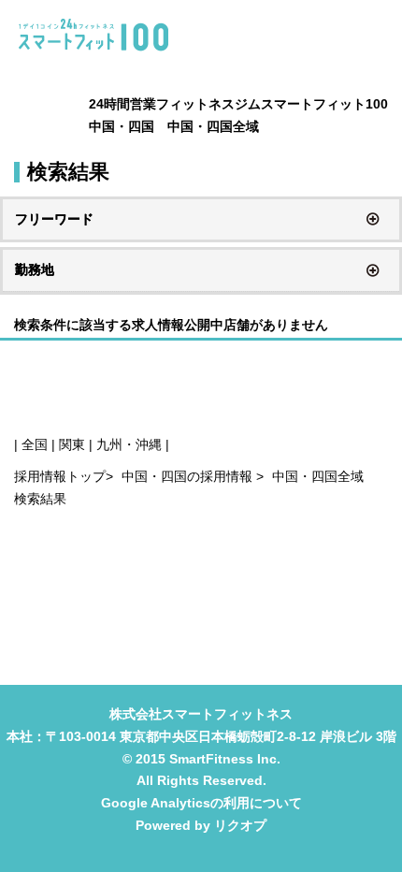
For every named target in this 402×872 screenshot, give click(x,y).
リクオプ (240, 825)
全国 (35, 444)
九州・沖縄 (129, 444)
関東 (72, 444)
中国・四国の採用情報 (189, 476)
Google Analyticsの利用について (201, 802)
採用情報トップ (60, 476)
